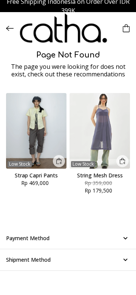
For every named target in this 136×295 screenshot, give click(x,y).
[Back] (10, 28)
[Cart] (126, 28)
